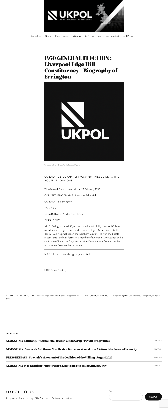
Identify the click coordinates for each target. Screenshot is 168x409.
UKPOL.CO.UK (20, 391)
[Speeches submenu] (42, 36)
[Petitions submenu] (82, 36)
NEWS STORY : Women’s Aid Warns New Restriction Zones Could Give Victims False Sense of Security (71, 349)
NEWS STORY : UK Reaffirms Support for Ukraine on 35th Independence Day (56, 365)
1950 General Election (55, 269)
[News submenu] (52, 36)
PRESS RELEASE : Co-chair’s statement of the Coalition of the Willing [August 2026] (59, 357)
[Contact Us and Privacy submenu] (136, 36)
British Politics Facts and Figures (69, 165)
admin (54, 165)
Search (112, 391)
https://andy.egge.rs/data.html (73, 254)
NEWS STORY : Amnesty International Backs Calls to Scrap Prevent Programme (58, 340)
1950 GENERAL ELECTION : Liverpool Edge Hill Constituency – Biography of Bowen (123, 295)
